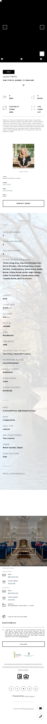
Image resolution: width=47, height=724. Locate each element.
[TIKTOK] (36, 688)
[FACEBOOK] (11, 688)
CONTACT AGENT (23, 203)
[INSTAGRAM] (17, 688)
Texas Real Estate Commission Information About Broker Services (23, 667)
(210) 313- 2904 (7, 184)
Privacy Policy (24, 636)
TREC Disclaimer (23, 670)
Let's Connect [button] (23, 551)
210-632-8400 (11, 600)
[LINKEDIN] (29, 688)
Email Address (9, 623)
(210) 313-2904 (11, 583)
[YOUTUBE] (23, 688)
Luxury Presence (29, 696)
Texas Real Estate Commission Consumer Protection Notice (23, 664)
